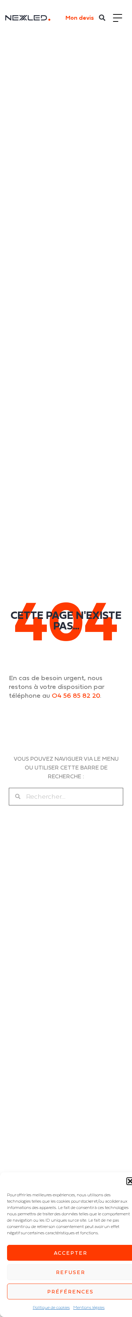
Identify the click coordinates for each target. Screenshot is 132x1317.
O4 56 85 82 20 (76, 695)
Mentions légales (89, 1307)
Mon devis (79, 17)
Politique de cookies (51, 1307)
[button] (102, 18)
